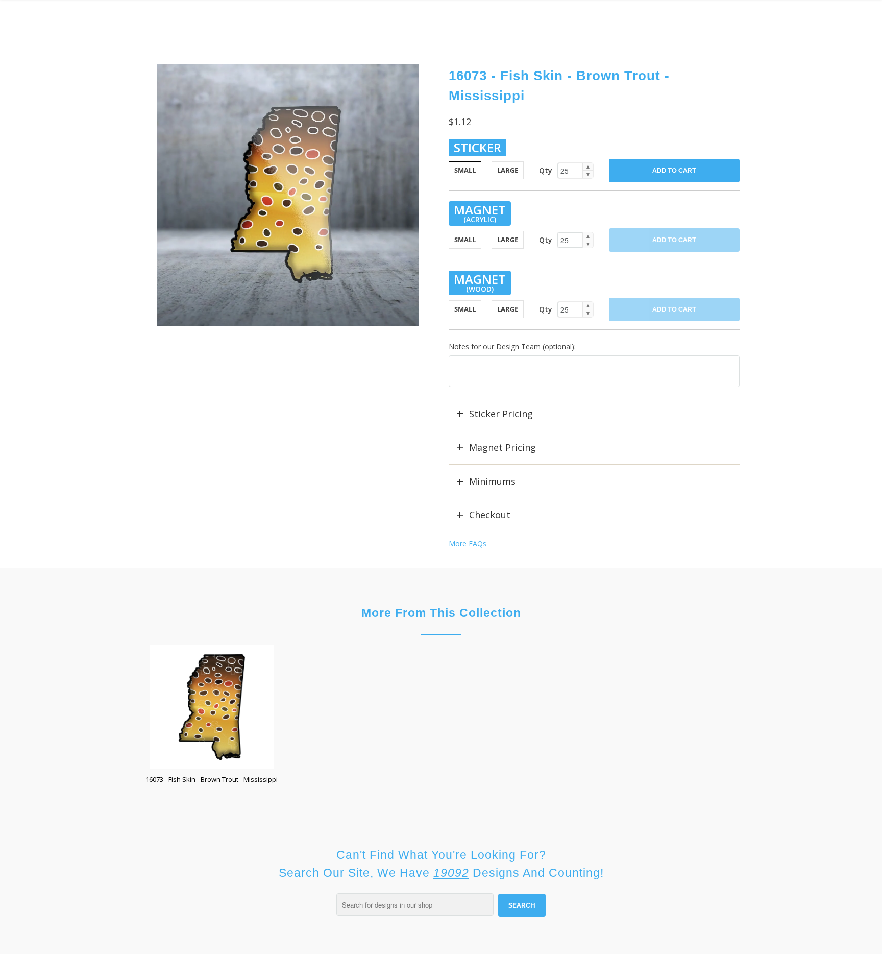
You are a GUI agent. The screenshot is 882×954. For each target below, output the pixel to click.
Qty (545, 170)
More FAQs (467, 543)
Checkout (489, 515)
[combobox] (415, 904)
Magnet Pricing (502, 447)
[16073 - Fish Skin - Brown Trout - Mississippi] (287, 195)
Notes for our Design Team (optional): (512, 346)
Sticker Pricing (501, 414)
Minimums (492, 481)
